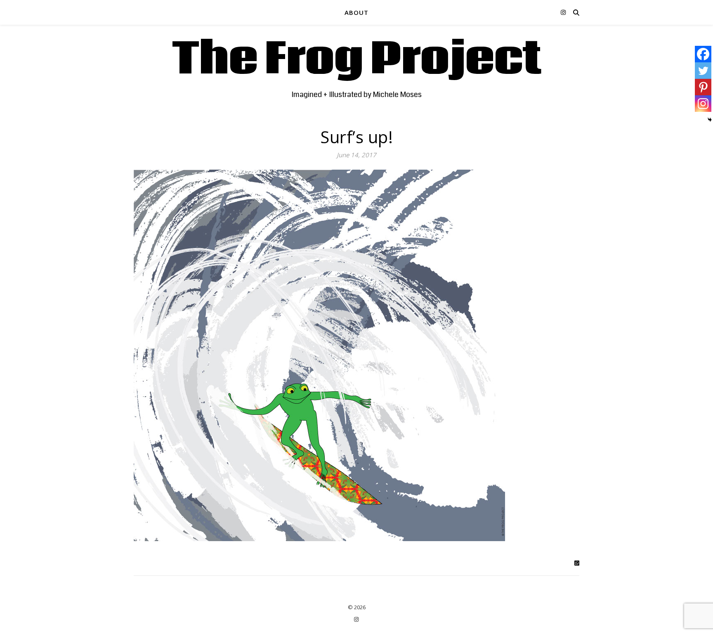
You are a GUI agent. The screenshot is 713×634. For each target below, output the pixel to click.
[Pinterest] (703, 87)
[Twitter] (703, 70)
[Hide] (709, 119)
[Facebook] (703, 54)
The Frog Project (356, 60)
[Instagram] (703, 103)
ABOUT (356, 12)
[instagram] (563, 12)
